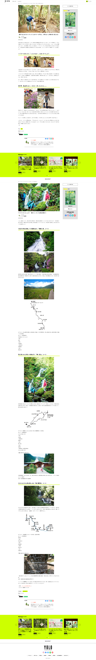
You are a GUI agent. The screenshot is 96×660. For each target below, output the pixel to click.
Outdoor (23, 172)
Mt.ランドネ (14, 1)
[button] (16, 163)
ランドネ (21, 3)
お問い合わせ (35, 655)
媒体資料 (45, 655)
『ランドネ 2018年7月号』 (26, 585)
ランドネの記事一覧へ (70, 6)
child (21, 128)
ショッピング (19, 1)
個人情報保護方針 (59, 655)
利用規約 (54, 655)
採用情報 (49, 655)
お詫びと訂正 (66, 655)
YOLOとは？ (30, 655)
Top (18, 3)
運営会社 (40, 655)
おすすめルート (25, 591)
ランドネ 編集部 (33, 140)
